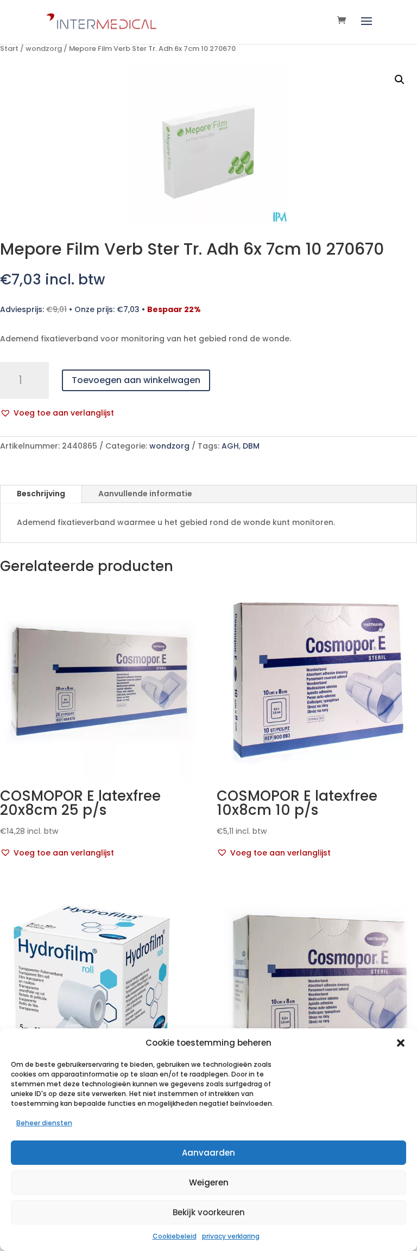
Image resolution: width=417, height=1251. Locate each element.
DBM (251, 445)
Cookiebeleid (175, 1236)
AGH (230, 445)
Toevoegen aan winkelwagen (136, 380)
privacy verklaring (231, 1236)
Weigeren (209, 1182)
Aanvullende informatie (145, 493)
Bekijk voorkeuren (209, 1212)
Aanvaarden (208, 1152)
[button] (400, 1043)
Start (9, 48)
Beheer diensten (44, 1122)
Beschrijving (41, 493)
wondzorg (44, 48)
